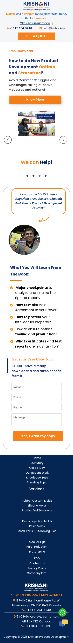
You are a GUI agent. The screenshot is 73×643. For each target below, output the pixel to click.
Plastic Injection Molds (37, 521)
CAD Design (37, 542)
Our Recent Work (37, 473)
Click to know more (35, 23)
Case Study (37, 468)
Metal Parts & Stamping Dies (37, 531)
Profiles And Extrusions (37, 510)
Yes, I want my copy (38, 436)
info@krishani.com (55, 28)
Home (37, 458)
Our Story (37, 463)
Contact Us (37, 563)
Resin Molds (37, 526)
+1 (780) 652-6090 (38, 626)
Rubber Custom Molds (37, 501)
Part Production (36, 547)
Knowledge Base (37, 478)
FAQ (37, 558)
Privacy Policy (37, 568)
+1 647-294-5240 (21, 28)
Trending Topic (37, 482)
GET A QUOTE (36, 36)
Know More (35, 99)
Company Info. (37, 573)
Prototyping (37, 552)
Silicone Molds (37, 506)
